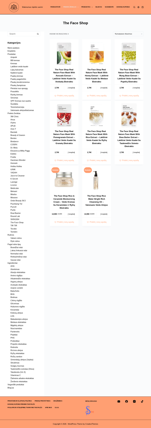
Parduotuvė (55, 7)
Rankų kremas (16, 95)
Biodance (14, 141)
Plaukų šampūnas (18, 85)
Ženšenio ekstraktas (18, 382)
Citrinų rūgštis (16, 300)
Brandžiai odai (16, 247)
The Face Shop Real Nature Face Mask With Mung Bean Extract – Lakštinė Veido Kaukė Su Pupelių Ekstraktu (129, 76)
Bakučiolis (14, 291)
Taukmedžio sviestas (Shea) (22, 369)
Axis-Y (13, 129)
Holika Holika (16, 166)
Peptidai (13, 335)
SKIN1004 (14, 219)
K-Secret (14, 179)
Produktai (12, 54)
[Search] (134, 7)
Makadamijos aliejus (19, 319)
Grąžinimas (57, 401)
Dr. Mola (13, 148)
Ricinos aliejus (16, 350)
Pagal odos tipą (14, 244)
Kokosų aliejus (16, 313)
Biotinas (13, 297)
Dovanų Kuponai (123, 7)
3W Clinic (14, 117)
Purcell (13, 207)
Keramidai (14, 310)
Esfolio (13, 154)
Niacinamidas (16, 328)
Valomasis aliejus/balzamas (22, 110)
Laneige (13, 182)
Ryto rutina (15, 241)
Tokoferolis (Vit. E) (18, 372)
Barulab (13, 132)
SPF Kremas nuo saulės (20, 101)
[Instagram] (134, 401)
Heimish (13, 163)
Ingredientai (12, 263)
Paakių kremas (16, 76)
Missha (13, 194)
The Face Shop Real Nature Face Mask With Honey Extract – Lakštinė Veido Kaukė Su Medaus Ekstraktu (96, 76)
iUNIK (13, 169)
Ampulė (13, 57)
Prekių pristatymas (42, 401)
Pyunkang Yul (16, 204)
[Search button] (38, 34)
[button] (64, 95)
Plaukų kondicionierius (20, 82)
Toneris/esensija (17, 107)
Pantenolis (14, 332)
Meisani (13, 191)
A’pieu (13, 123)
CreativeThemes (91, 424)
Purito (12, 210)
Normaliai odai (16, 254)
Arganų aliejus (16, 282)
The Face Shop (16, 223)
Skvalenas (14, 363)
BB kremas (15, 60)
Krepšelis (11, 51)
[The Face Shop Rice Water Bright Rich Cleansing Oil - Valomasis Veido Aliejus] (96, 180)
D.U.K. (57, 407)
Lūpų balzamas (16, 70)
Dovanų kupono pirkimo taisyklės (21, 404)
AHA (12, 266)
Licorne (13, 185)
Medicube (14, 188)
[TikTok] (142, 401)
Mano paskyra (13, 48)
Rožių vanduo (16, 357)
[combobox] (22, 34)
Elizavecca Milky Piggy (20, 151)
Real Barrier (15, 213)
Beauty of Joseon (17, 135)
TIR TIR (13, 226)
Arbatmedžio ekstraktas (20, 279)
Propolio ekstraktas (18, 344)
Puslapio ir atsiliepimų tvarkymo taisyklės (25, 407)
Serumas (14, 98)
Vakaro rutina (16, 238)
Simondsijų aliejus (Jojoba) (21, 360)
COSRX (13, 145)
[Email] (118, 401)
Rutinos (11, 235)
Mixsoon (14, 198)
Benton (13, 138)
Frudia (13, 157)
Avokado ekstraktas (18, 285)
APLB (12, 126)
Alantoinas (14, 269)
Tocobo (13, 229)
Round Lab (15, 216)
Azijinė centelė (16, 288)
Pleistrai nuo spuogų (19, 88)
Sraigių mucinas (17, 366)
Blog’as (99, 7)
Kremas (13, 63)
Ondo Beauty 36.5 (18, 201)
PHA (12, 338)
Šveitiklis (14, 104)
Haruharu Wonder (17, 160)
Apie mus (48, 407)
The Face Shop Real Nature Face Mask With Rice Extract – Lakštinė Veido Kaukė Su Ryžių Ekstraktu (96, 137)
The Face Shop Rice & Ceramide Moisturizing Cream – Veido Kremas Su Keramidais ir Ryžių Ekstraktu (64, 202)
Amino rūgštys (16, 276)
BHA (12, 294)
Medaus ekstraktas (18, 322)
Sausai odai (15, 260)
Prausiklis (14, 91)
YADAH (13, 173)
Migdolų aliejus (16, 325)
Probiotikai (14, 341)
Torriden (13, 232)
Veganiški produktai (16, 385)
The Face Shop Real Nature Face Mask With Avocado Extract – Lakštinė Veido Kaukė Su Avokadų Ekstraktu (64, 76)
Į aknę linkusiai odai (18, 250)
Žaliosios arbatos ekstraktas (22, 378)
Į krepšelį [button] (71, 88)
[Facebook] (126, 401)
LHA (12, 316)
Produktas (85, 7)
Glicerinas (14, 304)
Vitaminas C (15, 375)
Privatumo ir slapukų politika (20, 401)
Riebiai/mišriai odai (18, 257)
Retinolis (14, 347)
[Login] (138, 7)
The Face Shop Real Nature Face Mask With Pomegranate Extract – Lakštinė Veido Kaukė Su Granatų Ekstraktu (64, 137)
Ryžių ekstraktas (17, 353)
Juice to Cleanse (17, 176)
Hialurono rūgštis (17, 307)
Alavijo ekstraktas (17, 272)
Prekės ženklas (69, 7)
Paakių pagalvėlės (18, 79)
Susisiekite (109, 7)
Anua (12, 120)
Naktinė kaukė (16, 73)
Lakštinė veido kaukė (19, 67)
